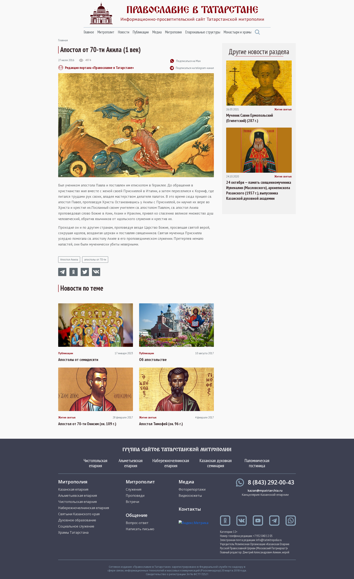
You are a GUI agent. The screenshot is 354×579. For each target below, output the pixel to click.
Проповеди (135, 495)
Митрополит (105, 32)
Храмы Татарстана (73, 532)
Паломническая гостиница (257, 463)
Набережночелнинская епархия (170, 463)
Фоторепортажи (192, 489)
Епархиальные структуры (202, 32)
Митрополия (173, 32)
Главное (89, 32)
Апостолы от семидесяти (78, 359)
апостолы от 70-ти (95, 259)
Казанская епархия (73, 489)
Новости (123, 32)
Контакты (190, 509)
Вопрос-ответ (137, 523)
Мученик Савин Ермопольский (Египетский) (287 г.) (249, 118)
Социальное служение (76, 526)
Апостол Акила (69, 259)
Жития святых (67, 417)
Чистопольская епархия (95, 463)
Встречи (132, 502)
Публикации (141, 32)
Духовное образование (77, 520)
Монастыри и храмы (237, 32)
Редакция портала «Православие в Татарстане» (99, 67)
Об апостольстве (153, 359)
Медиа (157, 32)
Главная (63, 40)
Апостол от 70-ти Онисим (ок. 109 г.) (87, 423)
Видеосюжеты (190, 495)
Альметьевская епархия (131, 463)
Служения (133, 489)
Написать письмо (140, 529)
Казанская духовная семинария (216, 463)
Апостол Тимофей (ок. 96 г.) (161, 423)
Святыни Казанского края (79, 514)
